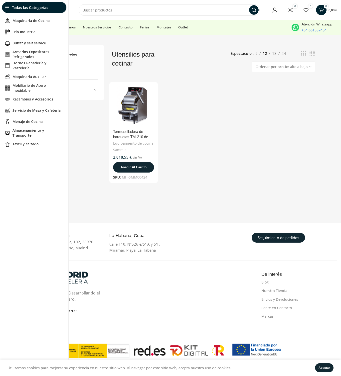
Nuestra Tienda (274, 290)
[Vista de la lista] (295, 53)
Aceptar (324, 368)
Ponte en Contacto (276, 307)
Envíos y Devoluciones (279, 299)
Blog (265, 282)
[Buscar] (254, 10)
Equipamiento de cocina (133, 143)
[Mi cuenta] (275, 10)
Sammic (119, 149)
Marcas (267, 316)
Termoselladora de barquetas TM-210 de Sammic (130, 136)
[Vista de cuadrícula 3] (303, 53)
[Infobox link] (312, 27)
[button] (133, 167)
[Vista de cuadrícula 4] (312, 53)
